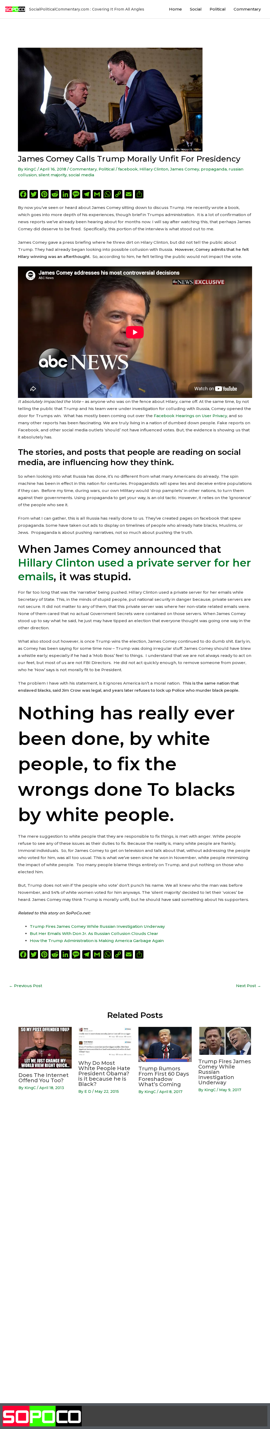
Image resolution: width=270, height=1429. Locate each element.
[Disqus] (135, 1182)
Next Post (248, 985)
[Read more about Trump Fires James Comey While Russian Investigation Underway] (225, 1040)
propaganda (214, 169)
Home (175, 9)
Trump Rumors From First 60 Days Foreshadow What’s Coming (163, 1076)
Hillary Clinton (153, 169)
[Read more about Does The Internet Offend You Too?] (45, 1047)
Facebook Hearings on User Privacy (190, 415)
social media (81, 174)
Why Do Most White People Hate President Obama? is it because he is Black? (104, 1073)
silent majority (52, 174)
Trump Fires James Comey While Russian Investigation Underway (97, 926)
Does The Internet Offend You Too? (43, 1078)
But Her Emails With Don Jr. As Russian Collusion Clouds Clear (94, 933)
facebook (128, 169)
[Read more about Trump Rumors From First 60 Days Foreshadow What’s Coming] (165, 1043)
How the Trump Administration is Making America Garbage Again (97, 940)
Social (196, 9)
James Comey (184, 169)
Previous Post (25, 985)
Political (218, 9)
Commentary (247, 9)
